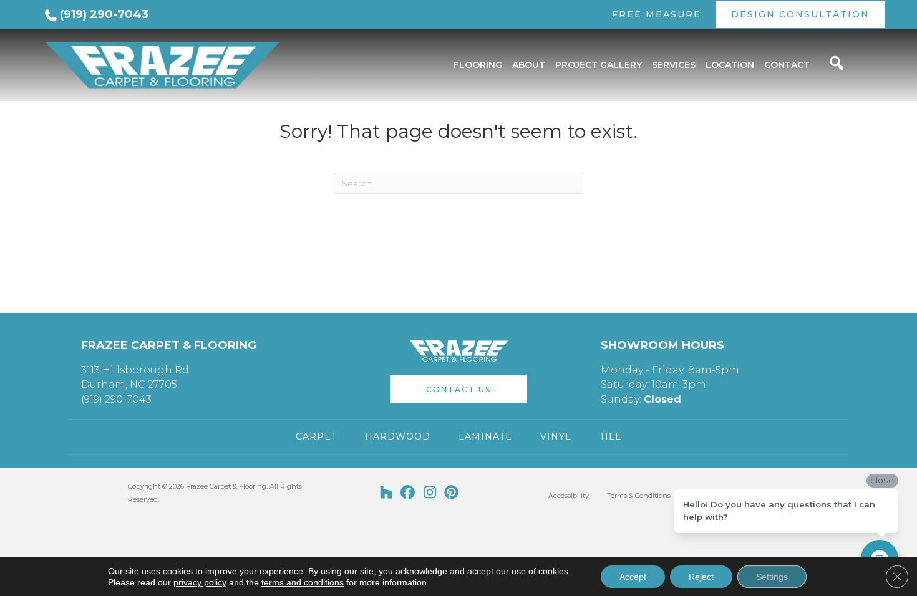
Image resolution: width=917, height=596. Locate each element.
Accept (632, 577)
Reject (701, 577)
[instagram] (430, 493)
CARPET (316, 436)
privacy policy (199, 582)
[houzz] (386, 493)
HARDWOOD (397, 436)
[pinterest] (452, 493)
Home (55, 105)
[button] (458, 389)
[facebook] (408, 493)
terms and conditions (302, 582)
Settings (772, 577)
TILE (610, 436)
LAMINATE (485, 436)
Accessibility (568, 495)
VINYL (555, 436)
